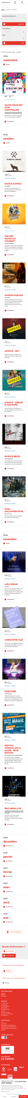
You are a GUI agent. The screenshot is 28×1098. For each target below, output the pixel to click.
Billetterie (8, 9)
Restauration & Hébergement (8, 1025)
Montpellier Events (6, 2)
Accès (2, 1022)
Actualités (14, 9)
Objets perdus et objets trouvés (9, 1028)
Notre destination (5, 1009)
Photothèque (4, 1015)
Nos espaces (4, 1005)
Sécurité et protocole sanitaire (8, 1027)
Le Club (3, 1011)
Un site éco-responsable (7, 1014)
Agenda (3, 9)
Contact (3, 1030)
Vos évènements (5, 1006)
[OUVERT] (15, 2)
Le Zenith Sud (4, 1003)
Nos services (4, 1008)
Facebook (7, 982)
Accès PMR (4, 1024)
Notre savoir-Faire (5, 1012)
